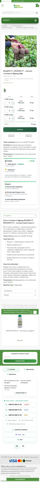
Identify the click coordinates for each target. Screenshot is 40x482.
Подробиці (7, 215)
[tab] (20, 215)
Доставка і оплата (18, 1)
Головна (7, 1)
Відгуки (6, 295)
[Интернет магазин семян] (18, 6)
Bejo (11, 285)
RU (23, 446)
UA (17, 446)
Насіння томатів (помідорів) (26, 381)
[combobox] (20, 13)
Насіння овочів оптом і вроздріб (11, 381)
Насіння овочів (16, 26)
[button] (17, 68)
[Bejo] (4, 90)
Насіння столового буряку (25, 27)
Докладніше (8, 291)
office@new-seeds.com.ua (17, 424)
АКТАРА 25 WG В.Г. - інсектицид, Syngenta (20, 331)
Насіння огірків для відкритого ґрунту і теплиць (10, 388)
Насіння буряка (6, 27)
